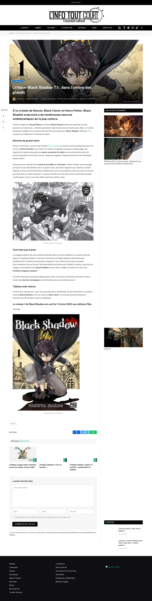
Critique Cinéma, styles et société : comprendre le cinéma (81, 467)
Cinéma (38, 28)
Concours (110, 522)
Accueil (11, 33)
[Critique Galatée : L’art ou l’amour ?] (53, 454)
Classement (13, 567)
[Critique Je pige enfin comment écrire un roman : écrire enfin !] (22, 454)
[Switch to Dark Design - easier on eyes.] (142, 28)
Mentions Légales (62, 582)
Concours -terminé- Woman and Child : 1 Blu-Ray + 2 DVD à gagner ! (130, 543)
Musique (82, 28)
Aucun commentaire (49, 99)
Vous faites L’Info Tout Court (66, 571)
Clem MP (20, 99)
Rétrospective (14, 589)
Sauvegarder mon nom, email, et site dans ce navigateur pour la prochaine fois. (43, 517)
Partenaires (60, 574)
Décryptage (13, 574)
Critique (12, 571)
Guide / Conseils (15, 578)
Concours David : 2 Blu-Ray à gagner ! (129, 530)
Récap (11, 585)
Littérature (66, 28)
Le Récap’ (24, 28)
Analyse (12, 564)
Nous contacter (61, 567)
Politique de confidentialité (65, 578)
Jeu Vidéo (51, 28)
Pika (89, 131)
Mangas (13, 423)
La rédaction (60, 564)
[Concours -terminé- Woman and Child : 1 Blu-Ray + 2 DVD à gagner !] (110, 543)
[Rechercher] (119, 27)
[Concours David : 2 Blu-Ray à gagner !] (110, 531)
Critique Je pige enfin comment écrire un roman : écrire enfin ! (22, 466)
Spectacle (107, 28)
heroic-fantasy (54, 146)
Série (94, 28)
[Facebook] (3, 116)
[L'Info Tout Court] (76, 15)
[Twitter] (3, 121)
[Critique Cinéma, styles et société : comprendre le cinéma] (83, 454)
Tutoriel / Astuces (15, 592)
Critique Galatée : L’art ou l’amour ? (50, 466)
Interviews (13, 582)
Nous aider (76, 2)
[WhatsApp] (3, 127)
